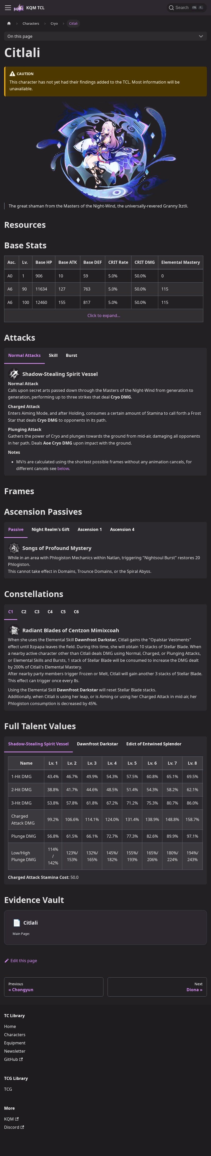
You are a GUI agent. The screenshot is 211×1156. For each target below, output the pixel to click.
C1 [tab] (10, 612)
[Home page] (9, 24)
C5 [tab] (63, 612)
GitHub (11, 1059)
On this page (19, 36)
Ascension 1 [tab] (90, 529)
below (63, 468)
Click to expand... (103, 315)
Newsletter (14, 1051)
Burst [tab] (71, 355)
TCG (8, 1089)
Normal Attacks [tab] (24, 355)
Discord (11, 1127)
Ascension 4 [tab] (122, 529)
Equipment (14, 1043)
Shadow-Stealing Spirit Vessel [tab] (38, 744)
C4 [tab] (50, 612)
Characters (14, 1034)
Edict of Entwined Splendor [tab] (153, 744)
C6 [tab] (76, 612)
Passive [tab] (15, 529)
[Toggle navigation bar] (8, 8)
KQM (9, 1119)
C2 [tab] (23, 612)
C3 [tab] (36, 612)
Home (10, 1026)
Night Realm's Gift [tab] (50, 529)
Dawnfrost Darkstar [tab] (97, 744)
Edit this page (24, 960)
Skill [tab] (53, 355)
